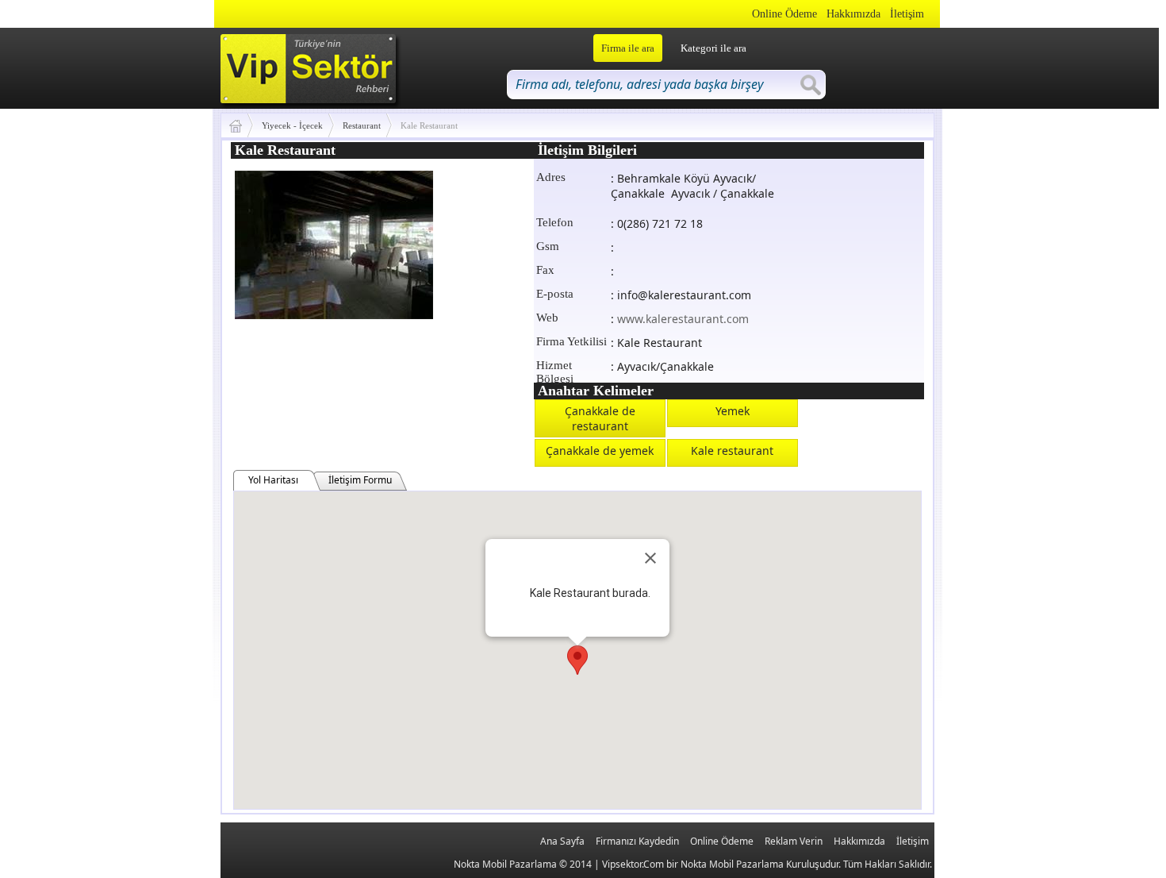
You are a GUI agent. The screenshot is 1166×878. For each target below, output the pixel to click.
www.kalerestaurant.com (683, 318)
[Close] (650, 558)
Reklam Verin (794, 841)
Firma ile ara (627, 48)
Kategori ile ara (713, 48)
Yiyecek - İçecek (292, 125)
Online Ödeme (784, 14)
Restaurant (362, 125)
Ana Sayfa (562, 841)
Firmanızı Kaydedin (637, 841)
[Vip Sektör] (241, 125)
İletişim (907, 14)
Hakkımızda (853, 14)
